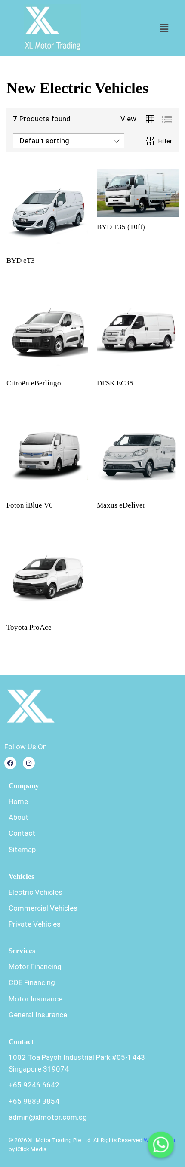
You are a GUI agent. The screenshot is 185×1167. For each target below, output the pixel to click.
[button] (164, 28)
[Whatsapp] (161, 1144)
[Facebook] (10, 763)
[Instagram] (29, 763)
